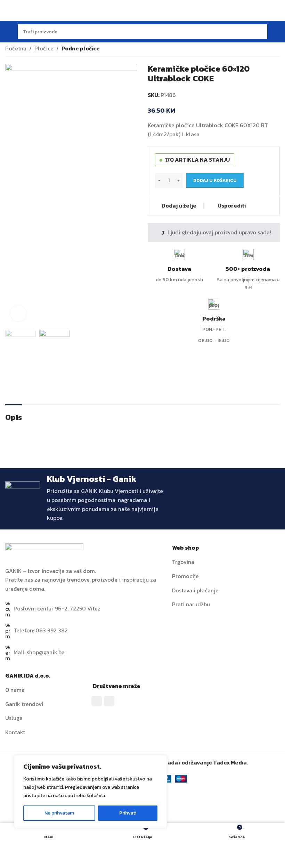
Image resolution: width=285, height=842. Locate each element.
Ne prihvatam (59, 813)
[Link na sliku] (44, 551)
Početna (15, 48)
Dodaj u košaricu (215, 180)
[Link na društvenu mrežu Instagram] (109, 701)
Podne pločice (81, 48)
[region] (90, 791)
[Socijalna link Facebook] (96, 701)
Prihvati (127, 813)
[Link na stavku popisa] (226, 562)
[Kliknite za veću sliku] (18, 313)
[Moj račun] (277, 32)
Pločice (44, 48)
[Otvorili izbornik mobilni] (8, 32)
